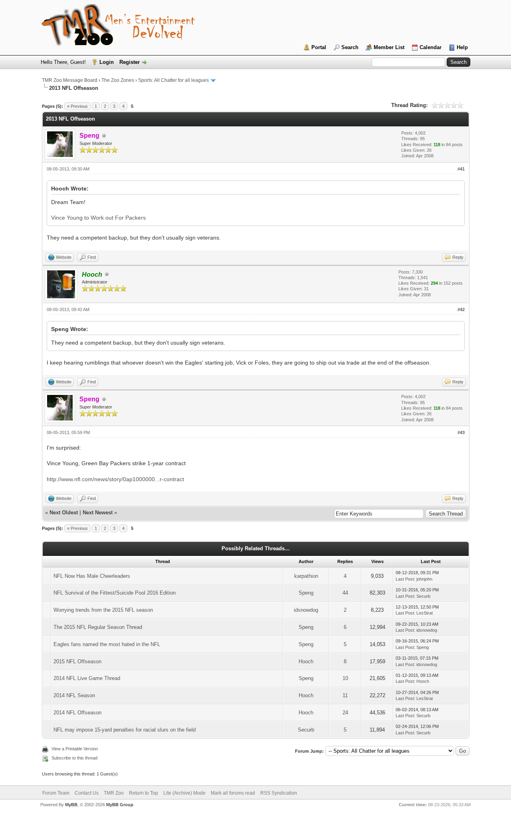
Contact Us (87, 793)
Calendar (431, 47)
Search (349, 47)
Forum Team (55, 793)
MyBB (71, 804)
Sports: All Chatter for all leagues (173, 80)
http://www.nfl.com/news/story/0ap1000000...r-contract (115, 479)
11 (345, 695)
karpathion (306, 576)
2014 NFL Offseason (77, 713)
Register (129, 62)
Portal (318, 47)
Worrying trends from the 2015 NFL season (103, 610)
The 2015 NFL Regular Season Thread (97, 627)
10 (345, 678)
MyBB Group (119, 804)
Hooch (306, 661)
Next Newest (98, 513)
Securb (423, 596)
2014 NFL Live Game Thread (86, 678)
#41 (461, 169)
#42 (461, 309)
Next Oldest (64, 513)
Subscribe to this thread (74, 757)
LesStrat (424, 613)
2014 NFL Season (74, 695)
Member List (389, 47)
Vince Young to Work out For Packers (98, 217)
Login (106, 62)
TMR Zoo (114, 793)
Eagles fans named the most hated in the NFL (106, 644)
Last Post (405, 579)
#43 (461, 432)
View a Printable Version (74, 748)
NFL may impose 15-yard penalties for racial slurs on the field (124, 730)
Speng (306, 593)
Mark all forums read (233, 793)
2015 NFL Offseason (77, 661)
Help (462, 47)
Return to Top (143, 793)
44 (345, 593)
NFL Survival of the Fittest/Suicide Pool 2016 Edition (114, 593)
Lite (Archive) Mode (184, 793)
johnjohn (424, 579)
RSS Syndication (278, 793)
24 (345, 713)
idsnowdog (306, 610)
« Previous (77, 106)
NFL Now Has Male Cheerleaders (91, 576)
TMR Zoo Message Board (69, 80)
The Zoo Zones (117, 80)
